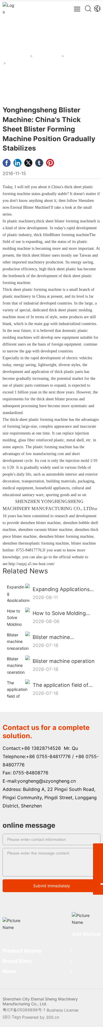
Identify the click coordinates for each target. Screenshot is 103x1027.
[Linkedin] (17, 163)
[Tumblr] (39, 163)
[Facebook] (7, 163)
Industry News (80, 56)
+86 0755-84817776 (48, 756)
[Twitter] (28, 163)
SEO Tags (12, 1016)
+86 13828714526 (41, 748)
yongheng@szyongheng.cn (46, 781)
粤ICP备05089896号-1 (24, 1009)
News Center (47, 56)
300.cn (52, 1017)
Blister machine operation (64, 661)
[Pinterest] (50, 163)
